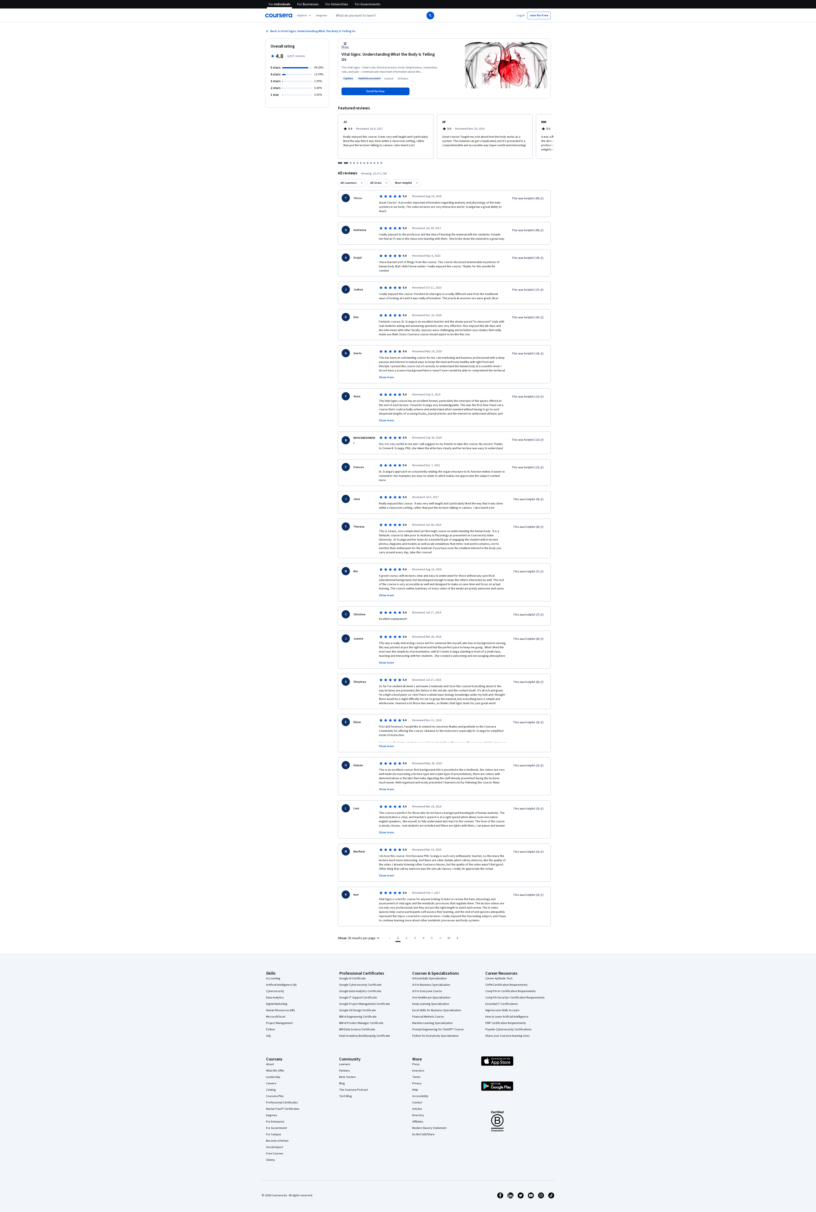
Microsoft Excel (275, 1017)
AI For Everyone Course (427, 991)
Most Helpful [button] (403, 183)
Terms (416, 1077)
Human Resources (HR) (280, 1010)
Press (416, 1064)
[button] (321, 15)
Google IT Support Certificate (358, 997)
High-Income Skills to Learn (502, 1010)
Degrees (271, 1115)
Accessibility (420, 1096)
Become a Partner (277, 1141)
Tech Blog (345, 1096)
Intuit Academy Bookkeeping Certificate (364, 1036)
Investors (418, 1071)
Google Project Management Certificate (364, 1004)
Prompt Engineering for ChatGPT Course (438, 1029)
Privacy (417, 1083)
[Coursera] (278, 15)
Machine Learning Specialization (432, 1023)
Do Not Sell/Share (423, 1134)
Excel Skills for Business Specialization (436, 1010)
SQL (268, 1036)
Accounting (273, 978)
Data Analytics (275, 997)
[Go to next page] (457, 938)
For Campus (273, 1134)
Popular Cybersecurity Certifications (508, 1029)
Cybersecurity (275, 991)
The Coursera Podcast (353, 1090)
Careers (271, 1083)
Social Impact (274, 1147)
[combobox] (375, 15)
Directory (418, 1115)
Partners (344, 1071)
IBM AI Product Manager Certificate (361, 1023)
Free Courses (274, 1153)
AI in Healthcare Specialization (431, 997)
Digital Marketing (276, 1004)
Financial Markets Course (428, 1017)
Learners (344, 1064)
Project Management (279, 1023)
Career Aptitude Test (498, 978)
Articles (417, 1109)
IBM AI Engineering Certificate (358, 1017)
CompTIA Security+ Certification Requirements (515, 997)
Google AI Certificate (352, 978)
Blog (342, 1083)
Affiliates (417, 1122)
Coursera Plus (275, 1096)
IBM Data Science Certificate (357, 1029)
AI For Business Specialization (431, 985)
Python (270, 1029)
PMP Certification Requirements (505, 1023)
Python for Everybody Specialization (435, 1036)
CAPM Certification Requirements (506, 985)
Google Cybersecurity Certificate (360, 985)
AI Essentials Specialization (429, 978)
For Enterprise (275, 1122)
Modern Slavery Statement (429, 1128)
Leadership (273, 1077)
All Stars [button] (375, 183)
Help (415, 1090)
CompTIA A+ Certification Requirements (510, 991)
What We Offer (275, 1071)
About (270, 1064)
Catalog (271, 1090)
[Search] (430, 15)
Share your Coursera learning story (507, 1036)
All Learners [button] (348, 183)
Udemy (270, 1160)
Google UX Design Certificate (357, 1010)
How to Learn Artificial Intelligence (506, 1017)
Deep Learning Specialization (430, 1004)
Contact (417, 1102)
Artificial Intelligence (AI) (281, 985)
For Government (276, 1128)
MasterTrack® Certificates (282, 1109)
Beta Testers (347, 1077)
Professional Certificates (282, 1102)
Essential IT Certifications (501, 1004)
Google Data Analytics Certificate (360, 991)
